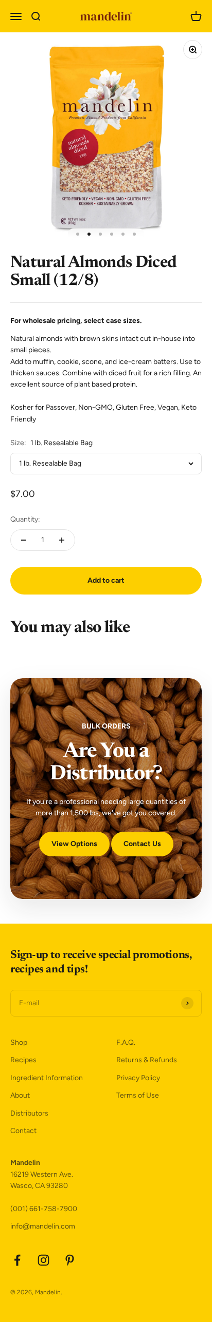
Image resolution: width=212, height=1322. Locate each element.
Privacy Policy (138, 1078)
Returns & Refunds (146, 1060)
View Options (74, 843)
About (20, 1095)
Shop (18, 1042)
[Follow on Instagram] (43, 1260)
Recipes (23, 1060)
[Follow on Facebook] (17, 1260)
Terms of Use (137, 1095)
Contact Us (142, 843)
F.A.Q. (125, 1042)
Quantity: (25, 519)
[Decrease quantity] (24, 540)
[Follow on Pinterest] (70, 1260)
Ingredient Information (46, 1078)
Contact (23, 1130)
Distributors (29, 1113)
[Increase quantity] (62, 540)
